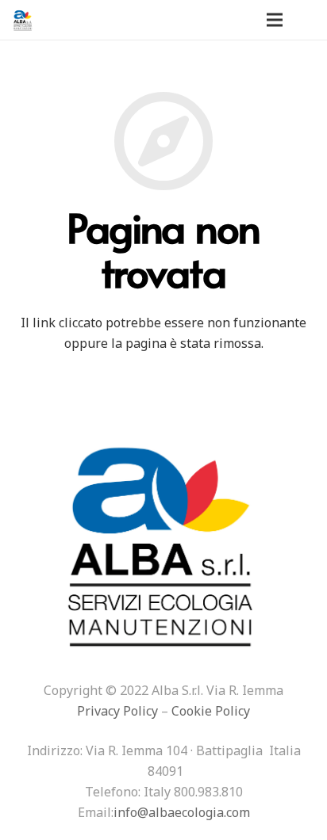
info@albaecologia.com (181, 812)
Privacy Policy (117, 711)
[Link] (23, 20)
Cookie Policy (210, 711)
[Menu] (274, 20)
